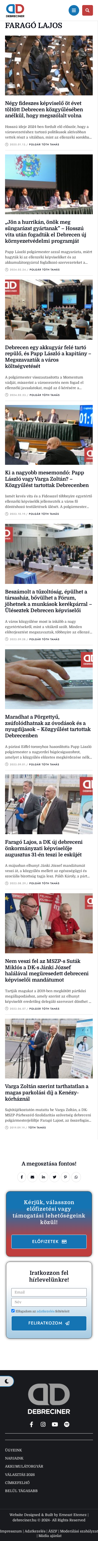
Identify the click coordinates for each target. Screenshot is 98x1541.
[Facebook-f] (31, 1424)
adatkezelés (46, 1311)
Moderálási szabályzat (79, 1531)
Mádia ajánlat (50, 1536)
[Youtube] (55, 1424)
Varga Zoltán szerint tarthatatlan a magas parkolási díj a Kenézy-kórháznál (46, 1093)
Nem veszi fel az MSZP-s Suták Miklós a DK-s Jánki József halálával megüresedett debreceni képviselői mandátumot (47, 970)
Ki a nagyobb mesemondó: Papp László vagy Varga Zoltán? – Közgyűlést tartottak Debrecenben (47, 479)
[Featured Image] (49, 65)
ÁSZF (52, 1531)
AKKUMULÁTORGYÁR (24, 1466)
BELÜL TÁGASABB (21, 1491)
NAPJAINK (14, 1458)
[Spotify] (67, 1424)
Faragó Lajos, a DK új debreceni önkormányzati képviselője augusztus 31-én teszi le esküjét (44, 848)
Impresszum (11, 1531)
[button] (49, 1242)
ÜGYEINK (13, 1450)
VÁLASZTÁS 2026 (20, 1475)
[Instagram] (43, 1424)
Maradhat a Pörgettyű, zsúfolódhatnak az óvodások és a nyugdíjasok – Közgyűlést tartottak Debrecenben (48, 726)
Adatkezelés (35, 1531)
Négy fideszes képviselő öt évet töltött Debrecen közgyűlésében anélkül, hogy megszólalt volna (44, 109)
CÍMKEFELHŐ (17, 1483)
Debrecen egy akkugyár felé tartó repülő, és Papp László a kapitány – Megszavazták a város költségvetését (48, 357)
